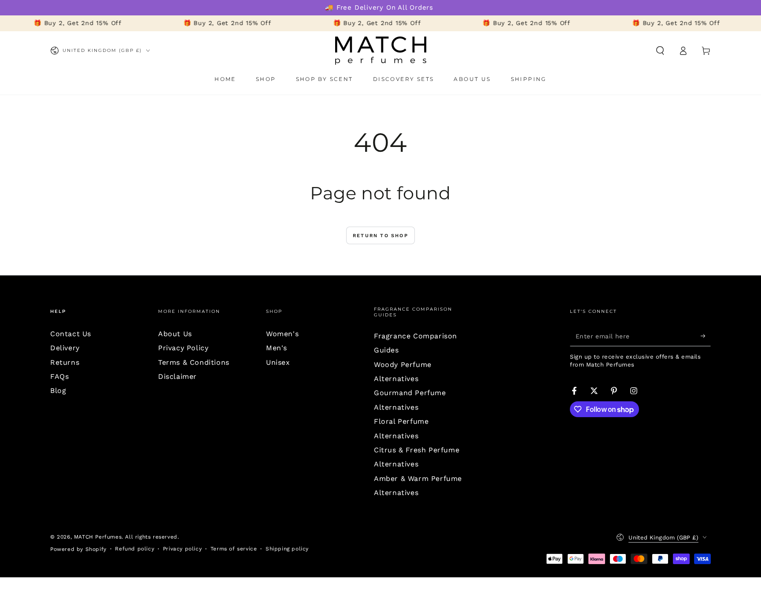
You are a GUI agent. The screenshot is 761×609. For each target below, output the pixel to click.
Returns (64, 362)
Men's (276, 348)
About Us (175, 334)
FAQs (59, 376)
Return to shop (380, 235)
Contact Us (70, 334)
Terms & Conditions (193, 362)
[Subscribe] (706, 336)
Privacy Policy (183, 348)
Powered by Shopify (78, 549)
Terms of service (234, 549)
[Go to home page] (380, 51)
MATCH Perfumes (98, 537)
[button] (660, 50)
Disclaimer (177, 376)
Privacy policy (182, 549)
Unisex (278, 362)
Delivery (65, 348)
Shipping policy (287, 549)
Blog (58, 390)
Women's (282, 334)
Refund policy (134, 549)
